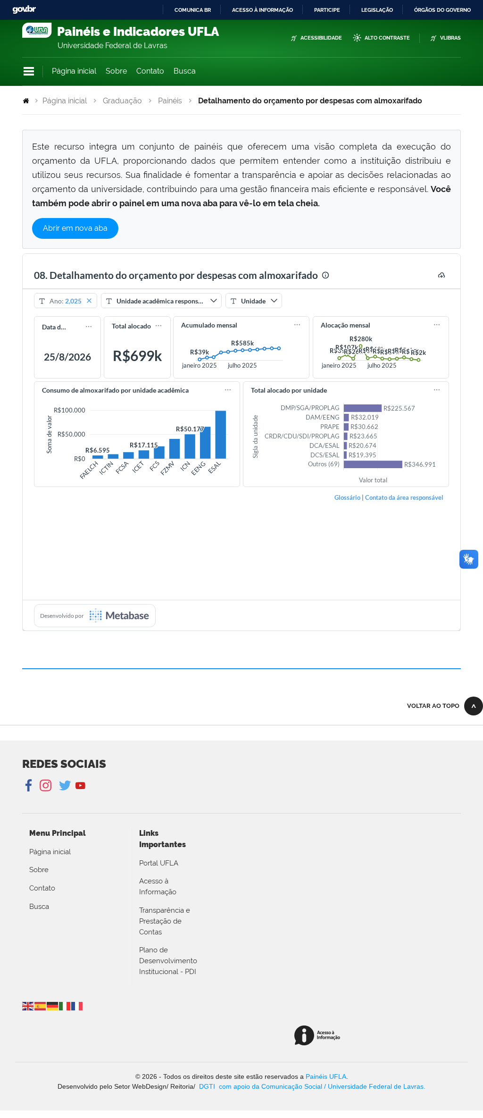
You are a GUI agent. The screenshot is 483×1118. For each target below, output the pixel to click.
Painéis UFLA (326, 1076)
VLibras (450, 38)
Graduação (122, 100)
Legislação (377, 10)
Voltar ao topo (433, 705)
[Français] (77, 1005)
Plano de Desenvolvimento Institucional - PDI (168, 961)
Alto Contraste (387, 38)
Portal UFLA (158, 863)
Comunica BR (193, 10)
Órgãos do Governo (442, 10)
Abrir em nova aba (75, 228)
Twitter (65, 785)
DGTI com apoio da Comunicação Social (260, 1086)
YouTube (80, 785)
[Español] (40, 1005)
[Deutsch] (53, 1005)
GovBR (24, 9)
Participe (327, 10)
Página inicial (74, 71)
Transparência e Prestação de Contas (164, 921)
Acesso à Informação (157, 886)
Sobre (116, 71)
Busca (185, 71)
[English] (28, 1005)
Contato (150, 71)
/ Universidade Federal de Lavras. (373, 1086)
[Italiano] (65, 1005)
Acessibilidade (321, 38)
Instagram (44, 785)
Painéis (170, 100)
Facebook (29, 785)
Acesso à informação (262, 10)
